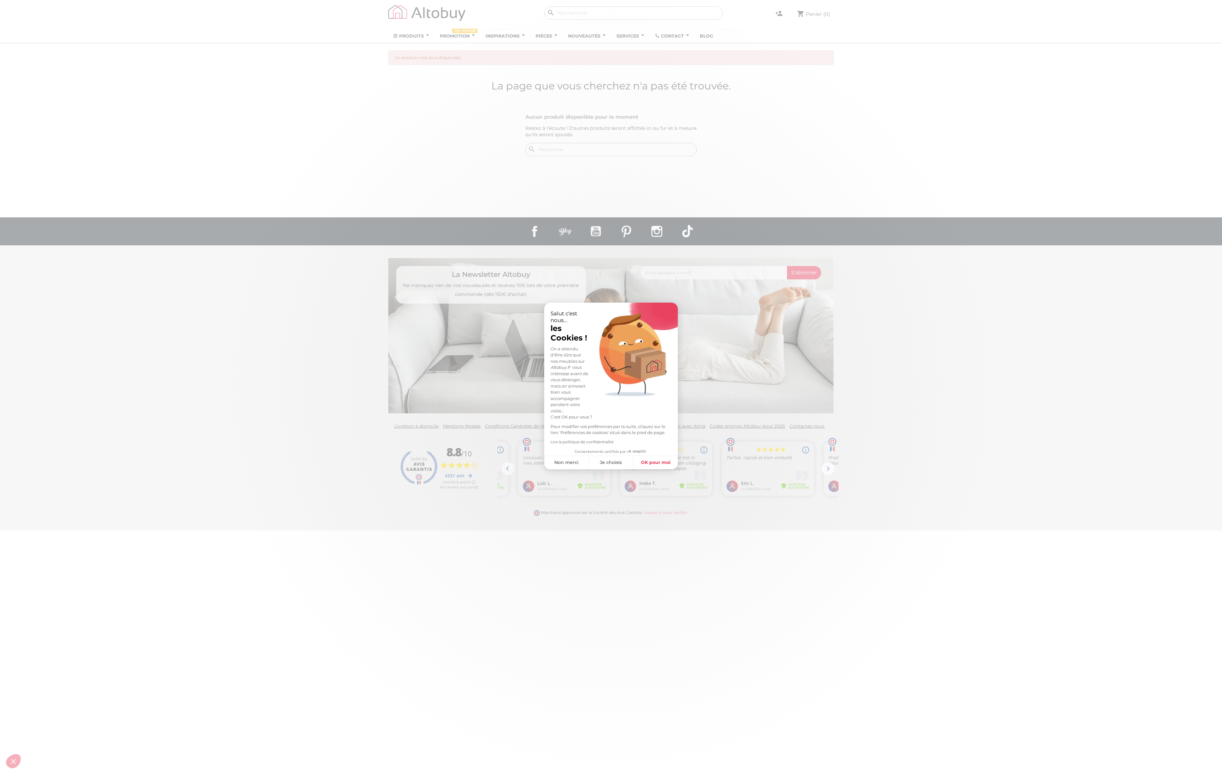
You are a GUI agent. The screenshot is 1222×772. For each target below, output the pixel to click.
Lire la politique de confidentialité (582, 441)
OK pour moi (656, 462)
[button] (13, 761)
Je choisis (611, 462)
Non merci (566, 462)
